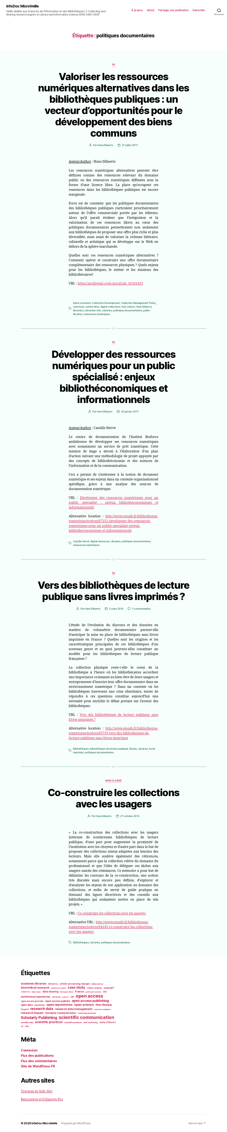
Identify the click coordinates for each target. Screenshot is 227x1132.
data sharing (50, 991)
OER (72, 997)
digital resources (99, 541)
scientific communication (86, 1017)
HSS (105, 992)
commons (78, 306)
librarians (78, 310)
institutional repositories (35, 996)
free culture (128, 306)
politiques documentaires (127, 310)
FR (113, 64)
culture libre (92, 306)
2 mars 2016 (116, 608)
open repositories (59, 1005)
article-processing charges (75, 983)
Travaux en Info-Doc (37, 1091)
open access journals (32, 1001)
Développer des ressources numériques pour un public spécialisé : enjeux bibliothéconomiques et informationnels (114, 376)
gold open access (93, 992)
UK (22, 1026)
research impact (32, 1012)
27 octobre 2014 (129, 816)
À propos (137, 10)
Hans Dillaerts (105, 145)
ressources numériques (96, 314)
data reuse (36, 992)
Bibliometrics (97, 984)
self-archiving (90, 1022)
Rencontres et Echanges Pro (42, 1099)
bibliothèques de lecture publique (109, 748)
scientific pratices (73, 1022)
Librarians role (93, 310)
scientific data (27, 1022)
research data (41, 1009)
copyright (109, 988)
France (79, 991)
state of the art (107, 1022)
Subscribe (198, 10)
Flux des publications (37, 1056)
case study (76, 987)
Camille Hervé (81, 541)
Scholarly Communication (60, 1012)
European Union (66, 992)
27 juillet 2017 (130, 145)
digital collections (110, 306)
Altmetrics (53, 984)
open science (84, 1005)
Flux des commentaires (39, 1061)
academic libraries (33, 983)
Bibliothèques (81, 748)
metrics (65, 997)
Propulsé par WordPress (76, 1123)
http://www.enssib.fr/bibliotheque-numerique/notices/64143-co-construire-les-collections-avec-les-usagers (111, 927)
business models (58, 988)
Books (133, 748)
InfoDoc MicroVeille (22, 6)
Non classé (113, 780)
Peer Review (104, 1004)
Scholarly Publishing (39, 1017)
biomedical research (35, 987)
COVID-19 (25, 992)
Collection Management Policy (138, 302)
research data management (73, 1009)
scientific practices (49, 1022)
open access (89, 996)
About (151, 10)
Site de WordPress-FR (38, 1066)
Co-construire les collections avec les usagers (113, 798)
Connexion (29, 1050)
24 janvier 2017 (130, 411)
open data (27, 1004)
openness (39, 1005)
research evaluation (102, 1009)
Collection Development (106, 302)
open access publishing (90, 1001)
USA (27, 1026)
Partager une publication (173, 10)
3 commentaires (141, 608)
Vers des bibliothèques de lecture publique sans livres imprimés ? (113, 590)
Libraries (107, 310)
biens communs (82, 302)
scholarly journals (87, 1013)
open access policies (57, 1001)
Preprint (25, 1009)
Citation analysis (94, 988)
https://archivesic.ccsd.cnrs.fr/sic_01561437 (110, 283)
